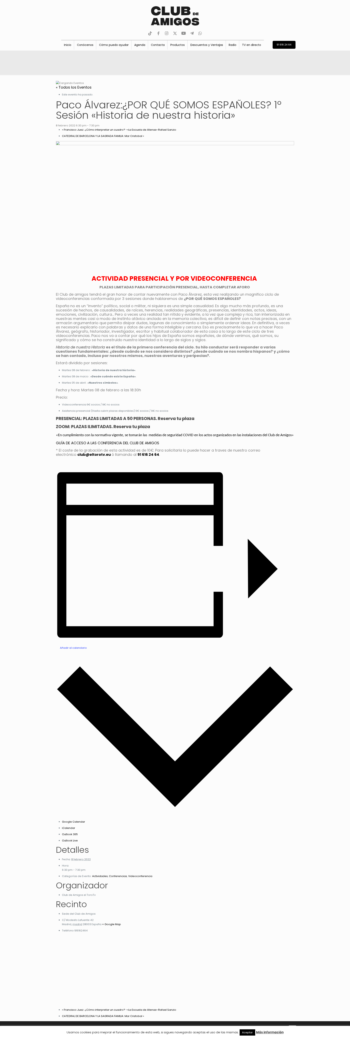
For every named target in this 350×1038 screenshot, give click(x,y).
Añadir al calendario (73, 648)
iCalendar (68, 828)
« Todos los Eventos (74, 87)
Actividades (100, 876)
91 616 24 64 (148, 454)
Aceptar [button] (247, 1032)
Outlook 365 (70, 834)
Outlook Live (70, 840)
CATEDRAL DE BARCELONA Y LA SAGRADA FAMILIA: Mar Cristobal (103, 136)
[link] (94, 454)
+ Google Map (111, 924)
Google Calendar (73, 822)
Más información (270, 1032)
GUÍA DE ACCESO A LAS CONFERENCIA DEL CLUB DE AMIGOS (107, 442)
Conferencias (118, 876)
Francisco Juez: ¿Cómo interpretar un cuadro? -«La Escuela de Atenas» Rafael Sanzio (119, 130)
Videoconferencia (140, 876)
